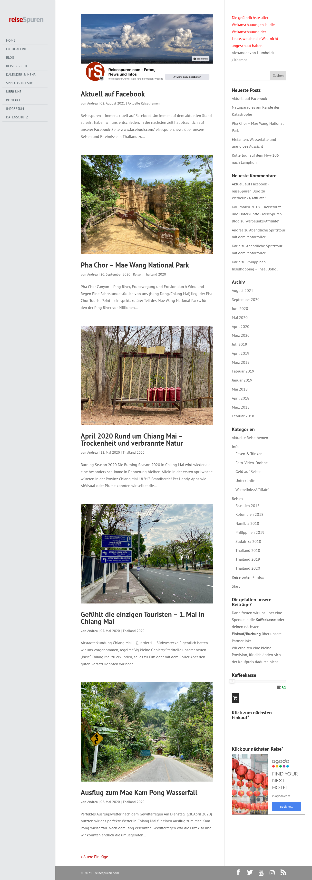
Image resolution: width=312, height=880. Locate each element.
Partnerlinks (242, 640)
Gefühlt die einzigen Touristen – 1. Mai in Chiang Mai (143, 618)
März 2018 (241, 407)
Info (235, 446)
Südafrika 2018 (248, 541)
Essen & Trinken (249, 453)
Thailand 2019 (247, 559)
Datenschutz (17, 117)
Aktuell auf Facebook (113, 93)
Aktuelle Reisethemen (144, 103)
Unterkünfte (245, 480)
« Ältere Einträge (94, 856)
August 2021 (242, 290)
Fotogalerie (16, 49)
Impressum (15, 108)
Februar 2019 (243, 371)
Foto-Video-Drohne (251, 462)
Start (236, 586)
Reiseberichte (17, 66)
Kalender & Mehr (21, 74)
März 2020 (241, 335)
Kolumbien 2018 (249, 514)
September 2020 (246, 299)
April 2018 (240, 398)
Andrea (92, 103)
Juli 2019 (239, 344)
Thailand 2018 (247, 550)
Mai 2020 (240, 317)
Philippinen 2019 (249, 532)
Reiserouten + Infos (248, 577)
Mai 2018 (240, 389)
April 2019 (240, 353)
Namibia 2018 (247, 523)
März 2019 (241, 362)
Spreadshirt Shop (20, 83)
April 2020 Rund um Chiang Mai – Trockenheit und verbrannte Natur (132, 439)
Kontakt (13, 100)
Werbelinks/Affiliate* (249, 197)
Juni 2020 (240, 308)
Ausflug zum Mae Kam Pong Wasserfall (139, 792)
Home (10, 40)
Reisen (138, 274)
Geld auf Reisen (248, 471)
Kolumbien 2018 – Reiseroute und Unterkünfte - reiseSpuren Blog (257, 213)
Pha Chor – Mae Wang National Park (135, 264)
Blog (10, 57)
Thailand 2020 (155, 274)
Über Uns (13, 91)
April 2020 (240, 326)
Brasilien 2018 (247, 505)
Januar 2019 (242, 380)
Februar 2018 (243, 415)
